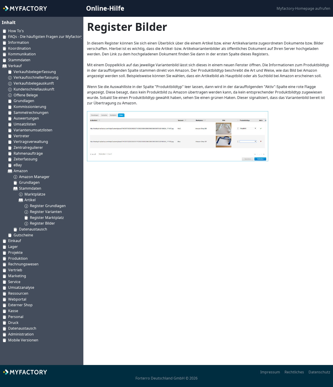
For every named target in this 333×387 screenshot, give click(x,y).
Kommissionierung (30, 106)
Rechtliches (294, 372)
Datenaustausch (33, 229)
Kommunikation (22, 53)
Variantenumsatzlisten (33, 129)
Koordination (19, 48)
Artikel (30, 199)
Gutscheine (23, 235)
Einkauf (14, 240)
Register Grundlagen (48, 205)
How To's (16, 30)
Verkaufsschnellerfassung (36, 77)
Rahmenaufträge (28, 153)
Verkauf (15, 65)
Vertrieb (15, 269)
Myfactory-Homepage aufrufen (303, 8)
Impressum (270, 372)
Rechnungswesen (23, 264)
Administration (21, 334)
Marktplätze (34, 194)
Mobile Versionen (23, 340)
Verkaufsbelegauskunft (34, 83)
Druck (13, 322)
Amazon (21, 170)
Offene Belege (26, 95)
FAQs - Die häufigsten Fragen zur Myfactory (45, 36)
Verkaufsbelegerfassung (35, 71)
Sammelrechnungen (31, 112)
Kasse (13, 310)
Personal (15, 316)
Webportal (17, 299)
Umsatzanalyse (21, 287)
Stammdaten (19, 59)
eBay (18, 164)
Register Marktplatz (47, 217)
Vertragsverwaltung (31, 141)
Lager (13, 246)
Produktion (18, 258)
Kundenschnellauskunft (34, 89)
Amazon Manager (34, 176)
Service (14, 281)
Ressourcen (18, 293)
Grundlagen (24, 100)
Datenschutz (319, 372)
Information (18, 42)
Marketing (17, 275)
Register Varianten (46, 211)
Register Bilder (42, 223)
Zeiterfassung (25, 159)
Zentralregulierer (28, 147)
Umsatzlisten (25, 124)
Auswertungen (26, 118)
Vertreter (21, 135)
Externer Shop (20, 304)
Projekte (15, 252)
